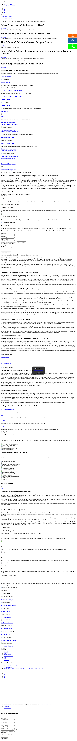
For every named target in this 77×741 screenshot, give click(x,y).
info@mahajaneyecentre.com (10, 5)
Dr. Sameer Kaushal (7, 623)
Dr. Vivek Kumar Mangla (8, 640)
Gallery (3, 420)
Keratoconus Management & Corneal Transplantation (9, 149)
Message (3, 246)
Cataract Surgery (6, 76)
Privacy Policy (7, 708)
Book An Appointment (72, 41)
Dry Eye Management (7, 137)
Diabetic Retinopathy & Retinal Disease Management (9, 123)
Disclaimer (6, 706)
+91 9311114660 (8, 4)
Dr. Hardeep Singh (6, 628)
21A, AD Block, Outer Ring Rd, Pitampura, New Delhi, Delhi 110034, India (24, 668)
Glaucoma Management (8, 164)
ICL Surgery (4, 111)
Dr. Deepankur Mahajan (6, 363)
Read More (3, 28)
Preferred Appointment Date (7, 243)
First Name (4, 233)
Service (5, 653)
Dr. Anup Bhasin (6, 611)
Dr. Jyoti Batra (5, 634)
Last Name (4, 236)
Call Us (72, 36)
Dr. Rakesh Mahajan (5, 357)
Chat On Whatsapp (73, 47)
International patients (7, 409)
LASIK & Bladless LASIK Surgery (11, 90)
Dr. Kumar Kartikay (7, 646)
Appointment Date (5, 726)
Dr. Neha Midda (6, 617)
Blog (5, 658)
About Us (3, 426)
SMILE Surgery (6, 99)
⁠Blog (2, 415)
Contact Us (6, 660)
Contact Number (5, 239)
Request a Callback (38, 370)
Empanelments (7, 654)
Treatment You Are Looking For (9, 242)
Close (38, 372)
